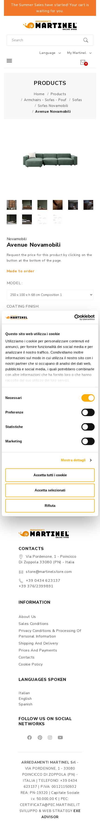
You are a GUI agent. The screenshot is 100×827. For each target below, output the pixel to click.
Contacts (27, 657)
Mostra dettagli (73, 460)
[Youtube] (60, 737)
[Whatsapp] (71, 737)
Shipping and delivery (38, 643)
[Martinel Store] (50, 25)
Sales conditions (33, 623)
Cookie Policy (31, 664)
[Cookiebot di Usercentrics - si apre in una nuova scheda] (74, 317)
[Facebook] (29, 737)
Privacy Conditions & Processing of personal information (50, 633)
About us (27, 616)
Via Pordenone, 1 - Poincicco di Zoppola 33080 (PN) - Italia (47, 559)
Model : (15, 283)
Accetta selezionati (50, 490)
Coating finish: (23, 306)
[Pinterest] (39, 737)
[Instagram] (50, 737)
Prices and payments (38, 650)
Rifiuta (50, 506)
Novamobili (17, 239)
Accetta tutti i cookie (50, 475)
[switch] (88, 412)
